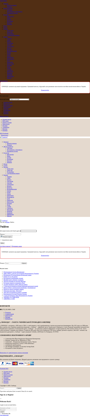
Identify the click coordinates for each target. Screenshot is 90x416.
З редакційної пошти (13, 35)
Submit (19, 388)
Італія (8, 54)
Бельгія (9, 48)
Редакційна (10, 33)
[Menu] (0, 139)
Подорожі (10, 21)
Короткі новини (12, 5)
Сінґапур (9, 70)
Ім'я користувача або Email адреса (10, 231)
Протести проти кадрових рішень (14, 289)
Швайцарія (10, 76)
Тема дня (9, 32)
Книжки (6, 113)
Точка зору (10, 30)
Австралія (10, 43)
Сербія (9, 68)
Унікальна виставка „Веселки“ (13, 291)
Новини (6, 3)
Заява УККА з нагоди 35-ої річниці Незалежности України (21, 273)
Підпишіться (4, 81)
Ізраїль (9, 52)
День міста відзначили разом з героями (15, 292)
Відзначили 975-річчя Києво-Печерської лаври (17, 275)
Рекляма (6, 108)
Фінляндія (10, 71)
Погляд (6, 29)
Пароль (2, 234)
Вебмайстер (8, 319)
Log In (2, 411)
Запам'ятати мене (7, 240)
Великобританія (12, 51)
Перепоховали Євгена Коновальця (14, 272)
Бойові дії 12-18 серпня (10, 276)
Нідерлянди (10, 59)
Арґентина (10, 46)
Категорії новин (5, 99)
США (8, 40)
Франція (9, 73)
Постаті (9, 22)
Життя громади (8, 8)
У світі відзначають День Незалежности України (18, 295)
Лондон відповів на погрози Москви (15, 281)
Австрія (9, 45)
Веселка (6, 112)
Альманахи (7, 110)
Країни (6, 37)
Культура (6, 15)
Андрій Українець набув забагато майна (16, 284)
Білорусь (9, 49)
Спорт (5, 27)
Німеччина (10, 57)
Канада (9, 41)
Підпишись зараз (17, 246)
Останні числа (8, 102)
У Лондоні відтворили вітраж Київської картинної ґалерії (21, 286)
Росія (8, 67)
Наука (5, 26)
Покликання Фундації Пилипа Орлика (15, 294)
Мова (8, 18)
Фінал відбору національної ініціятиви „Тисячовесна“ (20, 287)
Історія (9, 19)
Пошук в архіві (8, 105)
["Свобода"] (4, 137)
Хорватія (9, 75)
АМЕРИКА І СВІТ (9, 299)
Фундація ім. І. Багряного (14, 11)
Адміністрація (9, 314)
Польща (9, 65)
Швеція (9, 78)
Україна (9, 38)
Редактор (8, 312)
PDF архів (7, 104)
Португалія (10, 63)
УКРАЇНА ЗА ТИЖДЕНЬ (11, 297)
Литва (9, 56)
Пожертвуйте (45, 90)
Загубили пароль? (5, 246)
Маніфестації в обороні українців (13, 280)
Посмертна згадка (12, 13)
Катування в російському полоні (13, 278)
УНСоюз (9, 10)
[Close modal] (0, 398)
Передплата (7, 107)
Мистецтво (10, 16)
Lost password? (4, 415)
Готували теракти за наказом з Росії (14, 283)
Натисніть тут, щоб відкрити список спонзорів (14, 352)
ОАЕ (8, 60)
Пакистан (10, 62)
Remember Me (6, 413)
